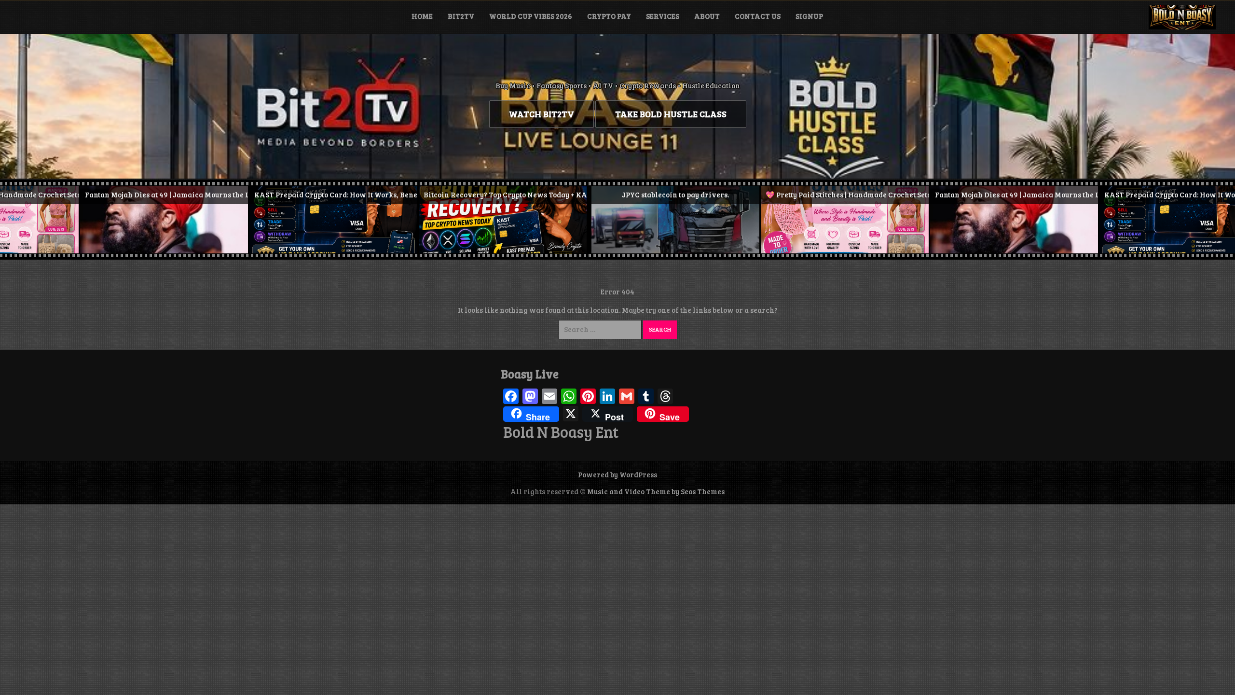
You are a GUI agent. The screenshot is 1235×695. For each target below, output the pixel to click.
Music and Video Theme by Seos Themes (656, 491)
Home (422, 16)
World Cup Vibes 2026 (530, 16)
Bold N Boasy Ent (560, 432)
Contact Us (758, 16)
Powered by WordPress (617, 474)
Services (662, 16)
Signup (809, 16)
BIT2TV (461, 16)
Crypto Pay (609, 16)
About (707, 16)
